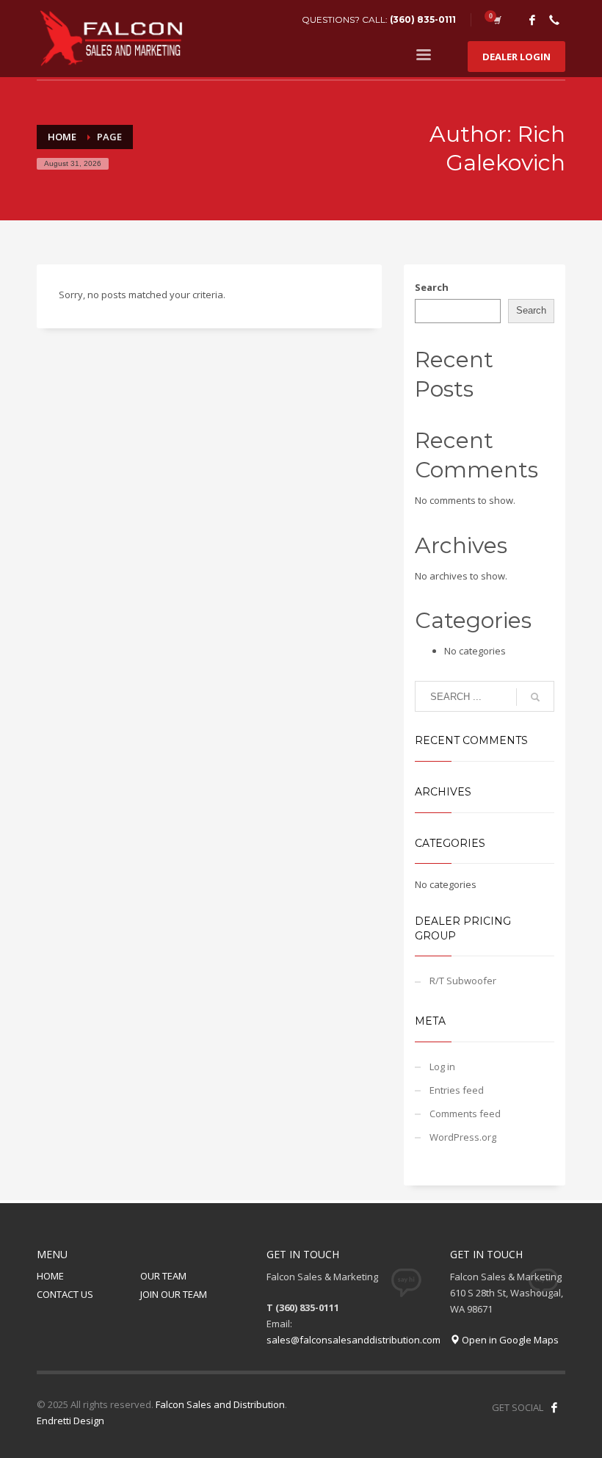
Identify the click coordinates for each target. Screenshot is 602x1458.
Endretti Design (70, 1420)
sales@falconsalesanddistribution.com (353, 1339)
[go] (535, 697)
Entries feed (456, 1090)
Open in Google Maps (509, 1339)
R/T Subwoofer (462, 980)
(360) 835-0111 (423, 19)
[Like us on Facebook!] (554, 1407)
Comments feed (465, 1113)
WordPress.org (462, 1137)
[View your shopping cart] (496, 19)
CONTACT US (65, 1294)
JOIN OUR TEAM (173, 1294)
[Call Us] (554, 20)
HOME (50, 1275)
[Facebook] (532, 20)
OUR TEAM (163, 1275)
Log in (442, 1066)
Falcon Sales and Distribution (220, 1404)
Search (432, 287)
